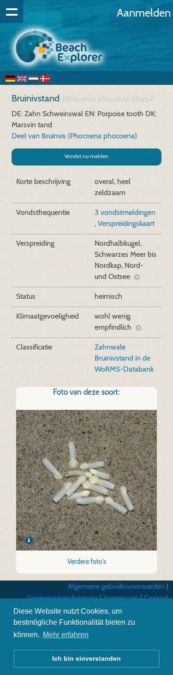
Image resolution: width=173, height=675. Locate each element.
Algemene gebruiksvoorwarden (116, 586)
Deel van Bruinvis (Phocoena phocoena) (74, 135)
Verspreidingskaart (126, 223)
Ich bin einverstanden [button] (86, 658)
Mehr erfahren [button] (66, 635)
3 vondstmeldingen (125, 212)
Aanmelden (144, 12)
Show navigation (11, 11)
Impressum (120, 597)
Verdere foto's (86, 561)
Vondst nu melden (86, 156)
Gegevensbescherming (62, 597)
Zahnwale (110, 347)
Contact (156, 597)
